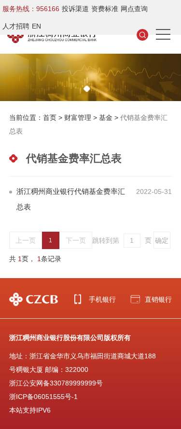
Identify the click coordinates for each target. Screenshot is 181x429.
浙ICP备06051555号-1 (43, 396)
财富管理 (77, 117)
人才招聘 (15, 26)
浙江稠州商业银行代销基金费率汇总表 (70, 199)
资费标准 (104, 9)
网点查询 (134, 9)
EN (36, 26)
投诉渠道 (75, 9)
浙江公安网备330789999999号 (56, 383)
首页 (49, 117)
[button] (87, 89)
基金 (105, 117)
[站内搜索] (142, 34)
